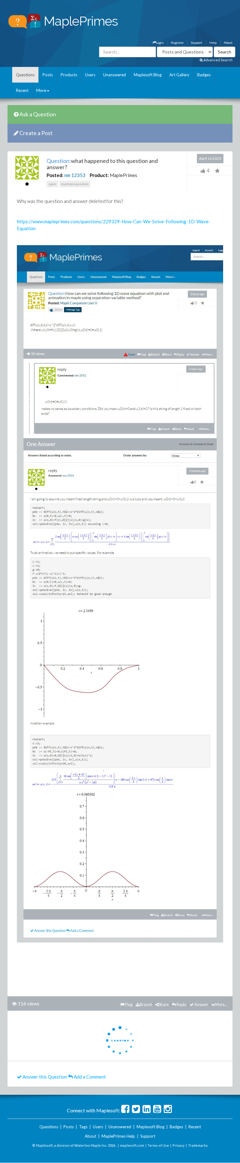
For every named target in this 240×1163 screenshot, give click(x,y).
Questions (25, 74)
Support (196, 42)
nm (67, 175)
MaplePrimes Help (118, 1136)
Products (69, 74)
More (41, 90)
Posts (47, 74)
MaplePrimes (123, 175)
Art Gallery (179, 74)
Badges (204, 74)
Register (177, 42)
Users (90, 74)
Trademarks (198, 1145)
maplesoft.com (132, 1145)
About (228, 42)
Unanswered (114, 74)
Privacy (178, 1145)
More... (221, 1004)
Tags (83, 1126)
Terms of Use (158, 1145)
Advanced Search (217, 60)
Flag (128, 1004)
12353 (78, 175)
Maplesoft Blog (148, 74)
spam (52, 184)
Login (160, 42)
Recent (22, 90)
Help (213, 42)
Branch (146, 1004)
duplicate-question (74, 184)
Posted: (55, 175)
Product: (99, 175)
